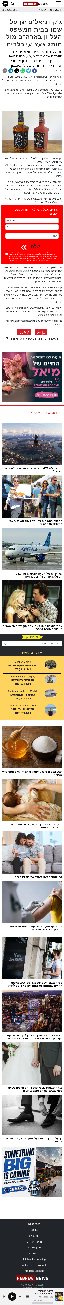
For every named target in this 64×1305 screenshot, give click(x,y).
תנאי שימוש (34, 1235)
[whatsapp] (22, 70)
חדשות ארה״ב (34, 1241)
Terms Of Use (44, 260)
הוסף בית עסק (32, 652)
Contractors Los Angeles (34, 1265)
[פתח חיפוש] (12, 4)
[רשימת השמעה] (27, 1296)
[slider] (42, 1303)
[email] (4, 70)
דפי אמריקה (34, 1253)
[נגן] (12, 1296)
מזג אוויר (42, 9)
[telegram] (28, 70)
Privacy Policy (34, 260)
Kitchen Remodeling (34, 1259)
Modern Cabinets (34, 1270)
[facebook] (34, 70)
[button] (8, 220)
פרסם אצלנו (34, 1224)
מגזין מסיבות (34, 1247)
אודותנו (34, 1229)
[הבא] (20, 1296)
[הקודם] (4, 1296)
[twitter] (16, 70)
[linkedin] (10, 70)
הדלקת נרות (56, 9)
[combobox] (32, 643)
